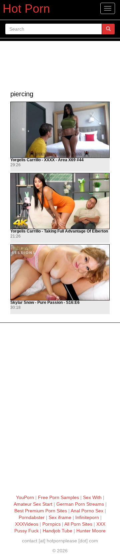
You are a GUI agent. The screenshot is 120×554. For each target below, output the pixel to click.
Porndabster (32, 517)
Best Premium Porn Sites (40, 510)
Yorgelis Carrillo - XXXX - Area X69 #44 (47, 160)
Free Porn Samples (58, 497)
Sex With (92, 497)
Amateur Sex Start (33, 504)
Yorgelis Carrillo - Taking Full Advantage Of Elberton (59, 231)
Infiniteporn (87, 517)
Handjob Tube (57, 530)
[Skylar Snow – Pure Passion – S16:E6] (60, 272)
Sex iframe (60, 517)
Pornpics (51, 524)
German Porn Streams (80, 504)
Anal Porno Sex (87, 510)
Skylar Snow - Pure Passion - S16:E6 (45, 302)
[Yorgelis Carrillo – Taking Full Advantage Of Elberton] (60, 201)
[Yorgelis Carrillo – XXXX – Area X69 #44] (60, 130)
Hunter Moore (91, 530)
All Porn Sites (78, 524)
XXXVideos (26, 524)
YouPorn (25, 497)
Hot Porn (26, 8)
